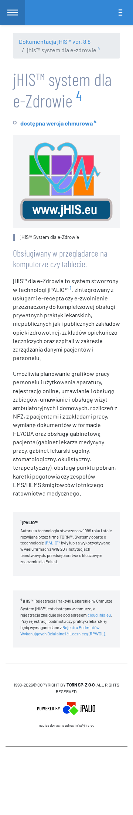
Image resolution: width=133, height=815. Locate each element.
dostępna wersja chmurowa (56, 123)
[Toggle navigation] (120, 12)
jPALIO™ (52, 542)
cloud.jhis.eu (99, 614)
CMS (66, 768)
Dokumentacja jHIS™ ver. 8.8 (55, 41)
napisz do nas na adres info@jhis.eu (66, 725)
